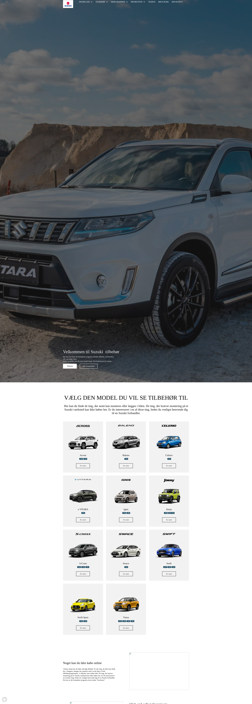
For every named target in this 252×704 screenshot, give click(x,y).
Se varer (83, 466)
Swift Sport (83, 617)
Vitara (126, 617)
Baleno (126, 455)
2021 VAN (171, 513)
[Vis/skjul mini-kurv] (187, 1)
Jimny (169, 509)
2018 (166, 513)
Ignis (126, 509)
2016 (124, 513)
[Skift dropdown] (92, 2)
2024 (173, 567)
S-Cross (83, 563)
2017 (165, 567)
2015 (126, 459)
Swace (126, 563)
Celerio (169, 455)
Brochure (163, 2)
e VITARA (83, 509)
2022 (87, 567)
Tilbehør (70, 366)
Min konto (177, 2)
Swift (169, 563)
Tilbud (151, 2)
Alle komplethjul (89, 366)
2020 (81, 459)
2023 (85, 459)
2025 (83, 513)
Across (83, 455)
